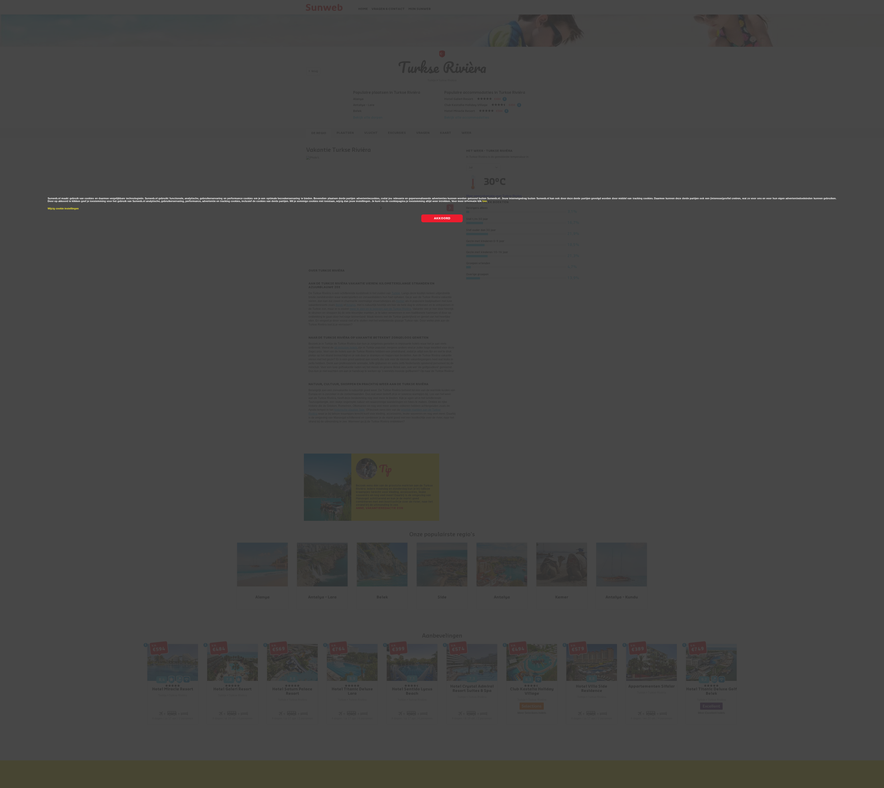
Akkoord (442, 218)
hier (484, 201)
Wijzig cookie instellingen (63, 208)
